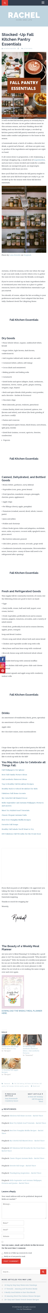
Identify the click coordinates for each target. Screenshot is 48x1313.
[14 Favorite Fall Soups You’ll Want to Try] (11, 1039)
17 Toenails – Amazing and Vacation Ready (20, 1289)
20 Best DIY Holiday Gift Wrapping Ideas (35, 1097)
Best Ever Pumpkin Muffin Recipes (16, 820)
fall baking (20, 1083)
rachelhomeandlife (9, 48)
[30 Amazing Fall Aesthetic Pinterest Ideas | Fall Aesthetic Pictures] (32, 1039)
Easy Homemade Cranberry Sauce (11, 1097)
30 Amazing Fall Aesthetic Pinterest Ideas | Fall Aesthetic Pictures (31, 1049)
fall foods (28, 1083)
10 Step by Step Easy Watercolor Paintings (20, 1285)
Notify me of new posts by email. (14, 1256)
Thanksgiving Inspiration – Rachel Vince (25, 1173)
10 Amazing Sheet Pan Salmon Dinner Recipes (22, 1296)
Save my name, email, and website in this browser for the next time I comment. (23, 1246)
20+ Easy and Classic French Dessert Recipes (21, 1300)
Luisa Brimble (15, 255)
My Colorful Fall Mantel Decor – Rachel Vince (27, 1141)
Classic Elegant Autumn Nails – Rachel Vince (27, 1158)
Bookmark (36, 1086)
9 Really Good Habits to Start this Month (19, 1292)
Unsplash (27, 255)
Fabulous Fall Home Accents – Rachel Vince (26, 1116)
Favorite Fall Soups (10, 824)
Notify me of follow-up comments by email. (18, 1253)
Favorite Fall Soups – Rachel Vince (23, 1166)
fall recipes (10, 1086)
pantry (27, 1086)
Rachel (24, 15)
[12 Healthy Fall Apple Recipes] (11, 1063)
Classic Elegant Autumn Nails (14, 815)
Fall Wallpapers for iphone (13, 770)
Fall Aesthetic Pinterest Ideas (14, 779)
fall (15, 1083)
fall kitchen (35, 1083)
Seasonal (7, 1083)
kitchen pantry (19, 1086)
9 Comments (28, 48)
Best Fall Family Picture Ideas (14, 774)
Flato (18, 1309)
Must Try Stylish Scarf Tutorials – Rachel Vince (28, 1123)
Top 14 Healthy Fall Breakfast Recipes (18, 784)
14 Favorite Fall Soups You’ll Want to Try (10, 1047)
